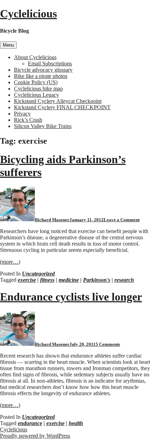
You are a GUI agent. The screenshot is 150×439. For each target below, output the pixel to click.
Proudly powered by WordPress (35, 436)
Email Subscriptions (50, 63)
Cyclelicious (28, 13)
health (76, 423)
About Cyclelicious (35, 57)
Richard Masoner (52, 219)
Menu (8, 45)
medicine (69, 280)
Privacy (22, 114)
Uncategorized (38, 274)
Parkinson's (96, 280)
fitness (47, 280)
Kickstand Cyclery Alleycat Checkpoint (58, 101)
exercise (27, 280)
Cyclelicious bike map (38, 88)
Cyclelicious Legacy (36, 95)
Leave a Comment (122, 219)
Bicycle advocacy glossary (43, 70)
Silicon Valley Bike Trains (43, 126)
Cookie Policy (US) (36, 82)
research (124, 280)
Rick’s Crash (28, 120)
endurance (30, 423)
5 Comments (108, 344)
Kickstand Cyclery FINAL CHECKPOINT (62, 107)
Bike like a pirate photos (40, 76)
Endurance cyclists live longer (71, 296)
